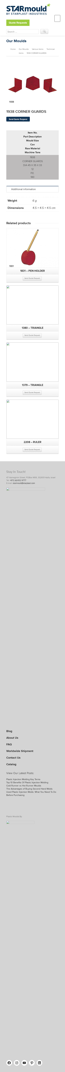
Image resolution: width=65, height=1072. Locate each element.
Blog (9, 731)
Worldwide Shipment (19, 751)
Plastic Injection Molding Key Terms (23, 779)
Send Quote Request (18, 119)
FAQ (9, 744)
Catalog (11, 764)
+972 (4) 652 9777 (18, 480)
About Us (12, 737)
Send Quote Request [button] (32, 278)
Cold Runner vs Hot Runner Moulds (23, 785)
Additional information (23, 189)
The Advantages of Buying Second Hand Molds (29, 788)
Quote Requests (18, 22)
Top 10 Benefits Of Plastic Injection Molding (27, 782)
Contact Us (13, 757)
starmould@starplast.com (24, 483)
